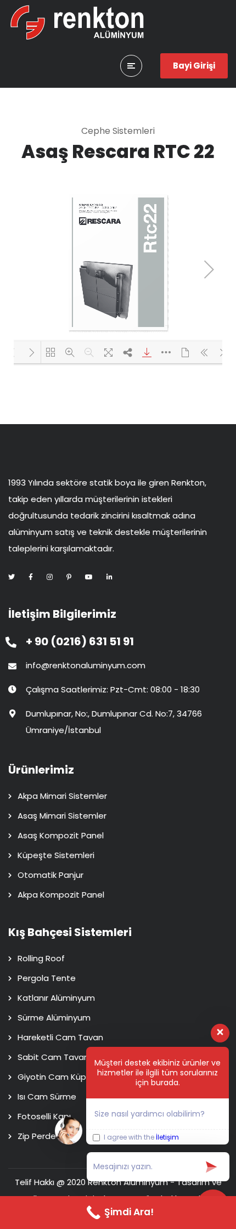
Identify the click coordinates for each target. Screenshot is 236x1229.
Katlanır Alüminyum (56, 998)
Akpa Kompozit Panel (61, 894)
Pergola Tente (47, 978)
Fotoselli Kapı (44, 1116)
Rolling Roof (41, 958)
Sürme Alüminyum (54, 1017)
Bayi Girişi (194, 65)
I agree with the (140, 1137)
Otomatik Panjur (50, 875)
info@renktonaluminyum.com (85, 665)
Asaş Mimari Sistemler (62, 815)
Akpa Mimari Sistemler (62, 796)
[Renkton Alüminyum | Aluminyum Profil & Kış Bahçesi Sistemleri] (76, 22)
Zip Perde (37, 1136)
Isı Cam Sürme (47, 1096)
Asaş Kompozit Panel (61, 835)
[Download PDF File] (146, 352)
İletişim (167, 1137)
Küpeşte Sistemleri (56, 855)
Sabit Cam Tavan (53, 1057)
